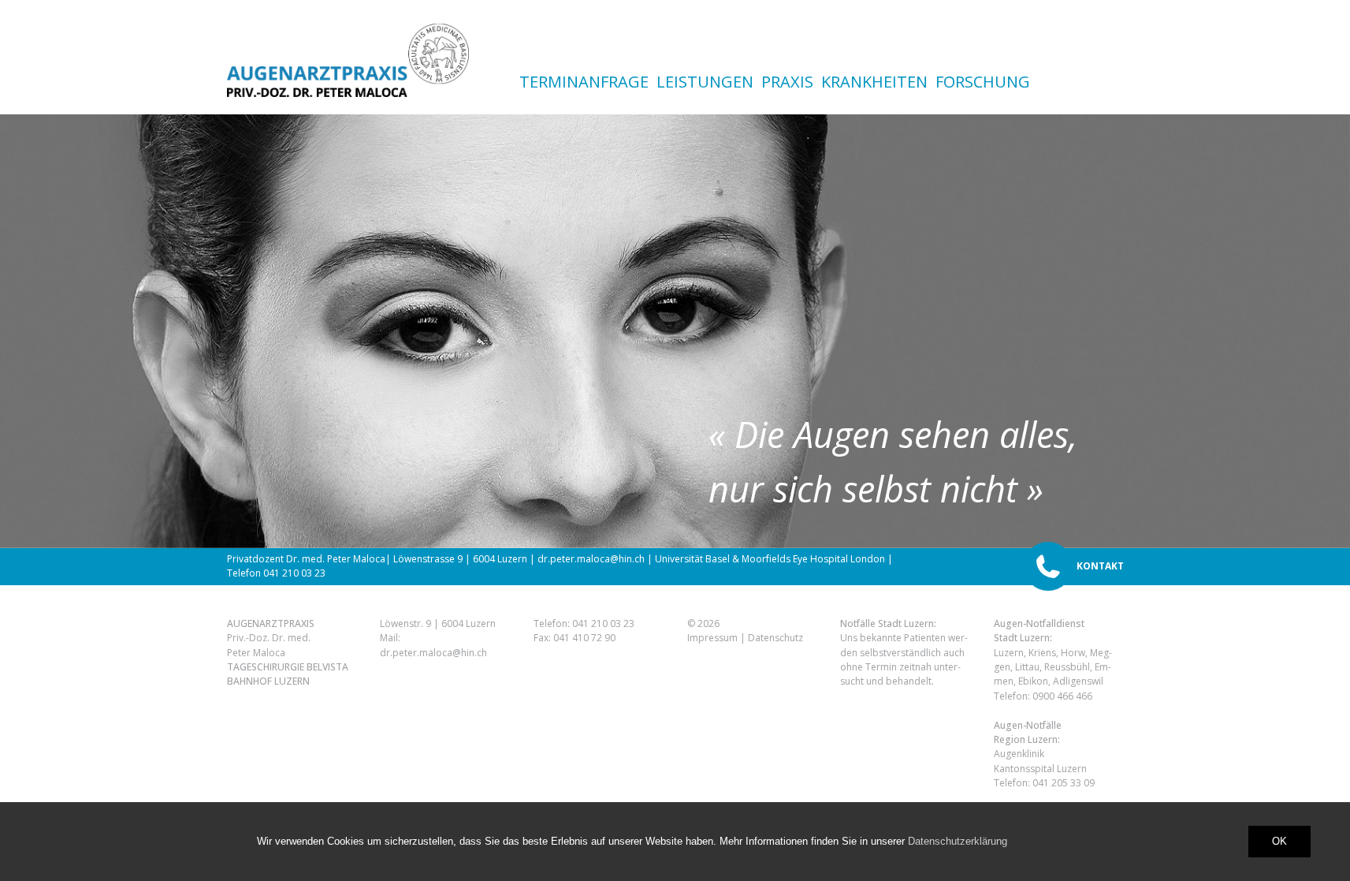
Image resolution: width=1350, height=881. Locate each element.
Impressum (712, 637)
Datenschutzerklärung (957, 841)
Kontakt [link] (1100, 566)
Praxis (787, 81)
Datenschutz (775, 637)
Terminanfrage (584, 81)
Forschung (982, 81)
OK (1279, 841)
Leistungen (704, 81)
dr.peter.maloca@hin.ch (433, 652)
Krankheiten (874, 81)
